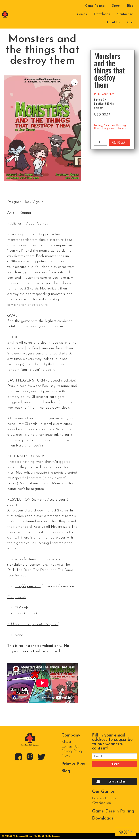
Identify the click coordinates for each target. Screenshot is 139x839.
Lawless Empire (104, 798)
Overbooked (101, 803)
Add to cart (119, 142)
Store (116, 6)
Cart (130, 22)
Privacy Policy (72, 751)
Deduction (109, 125)
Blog (130, 6)
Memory (121, 128)
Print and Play (104, 94)
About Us (113, 22)
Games (82, 14)
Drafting (121, 125)
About (66, 742)
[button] (74, 82)
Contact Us (125, 14)
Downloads (102, 14)
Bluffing (98, 125)
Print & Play (73, 764)
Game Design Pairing (113, 811)
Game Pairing (95, 6)
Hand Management (104, 128)
